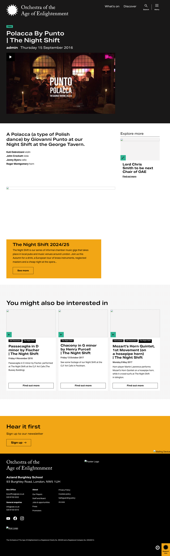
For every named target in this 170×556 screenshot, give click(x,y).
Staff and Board (39, 498)
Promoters (36, 510)
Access (62, 502)
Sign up (16, 442)
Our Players (37, 494)
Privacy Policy (64, 490)
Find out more (129, 176)
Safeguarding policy (67, 498)
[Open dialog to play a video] (60, 83)
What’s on (112, 6)
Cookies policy (65, 494)
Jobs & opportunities (41, 502)
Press (34, 506)
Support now (166, 552)
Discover (130, 6)
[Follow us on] (8, 518)
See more (23, 270)
